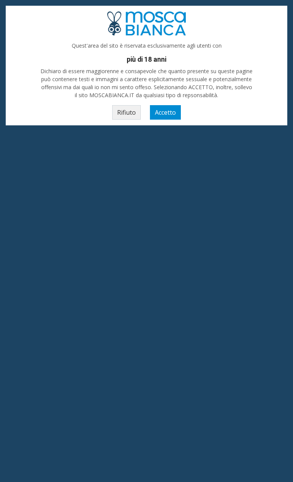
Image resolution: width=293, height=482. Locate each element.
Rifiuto (126, 112)
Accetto (165, 112)
